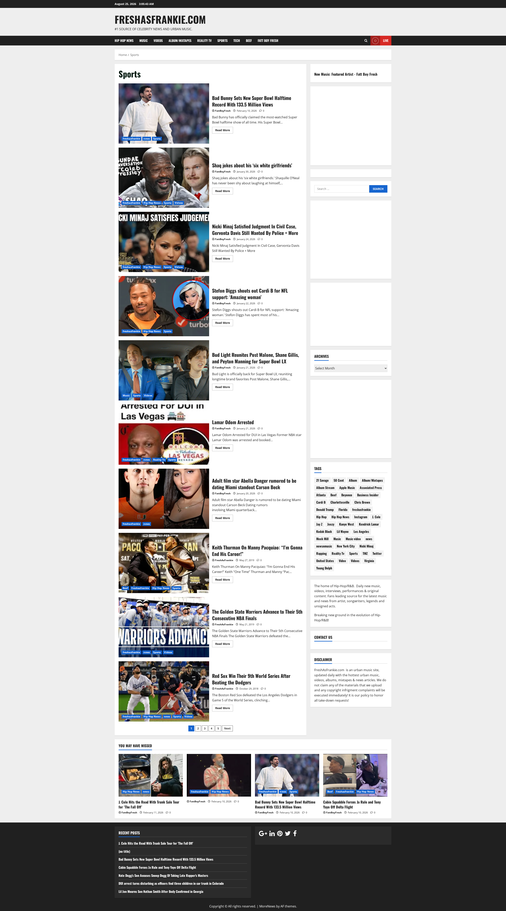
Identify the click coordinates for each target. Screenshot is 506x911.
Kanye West (346, 524)
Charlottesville (339, 502)
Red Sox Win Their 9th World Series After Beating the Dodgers (164, 691)
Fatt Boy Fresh (268, 40)
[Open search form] (365, 40)
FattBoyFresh (223, 110)
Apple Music (347, 487)
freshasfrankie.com (160, 19)
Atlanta (321, 495)
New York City (346, 546)
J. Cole (376, 516)
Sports (222, 40)
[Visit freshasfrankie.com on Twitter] (288, 834)
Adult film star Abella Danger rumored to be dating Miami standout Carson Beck (164, 499)
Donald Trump (325, 509)
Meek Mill (322, 538)
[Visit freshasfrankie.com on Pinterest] (279, 834)
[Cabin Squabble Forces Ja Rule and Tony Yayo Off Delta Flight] (355, 775)
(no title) (124, 851)
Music (143, 40)
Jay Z (319, 524)
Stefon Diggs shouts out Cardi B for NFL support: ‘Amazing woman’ (164, 306)
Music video (353, 538)
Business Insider (368, 495)
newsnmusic (324, 546)
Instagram (360, 516)
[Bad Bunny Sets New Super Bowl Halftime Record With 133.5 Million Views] (287, 775)
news (146, 138)
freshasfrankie (131, 138)
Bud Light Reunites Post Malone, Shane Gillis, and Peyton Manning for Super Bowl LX (164, 370)
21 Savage (322, 480)
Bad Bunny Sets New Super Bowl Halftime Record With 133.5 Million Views (164, 113)
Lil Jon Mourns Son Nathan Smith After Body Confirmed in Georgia (161, 891)
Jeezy (330, 524)
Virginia (369, 560)
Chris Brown (362, 502)
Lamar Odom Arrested (164, 434)
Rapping (321, 553)
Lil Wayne (343, 531)
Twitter (377, 553)
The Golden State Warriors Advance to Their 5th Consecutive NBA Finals (164, 627)
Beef (249, 40)
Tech (236, 40)
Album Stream (325, 487)
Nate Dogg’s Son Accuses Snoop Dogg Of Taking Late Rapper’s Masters (164, 875)
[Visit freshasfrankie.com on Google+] (263, 834)
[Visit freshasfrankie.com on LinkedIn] (272, 834)
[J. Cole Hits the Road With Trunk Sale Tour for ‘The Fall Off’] (151, 775)
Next (227, 728)
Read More (224, 131)
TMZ (365, 553)
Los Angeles (361, 531)
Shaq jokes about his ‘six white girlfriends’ (164, 178)
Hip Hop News (124, 40)
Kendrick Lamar (369, 524)
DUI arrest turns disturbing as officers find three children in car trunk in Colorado (171, 883)
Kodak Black (324, 531)
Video (342, 560)
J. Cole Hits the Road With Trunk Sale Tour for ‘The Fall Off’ (149, 804)
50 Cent (339, 480)
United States (325, 560)
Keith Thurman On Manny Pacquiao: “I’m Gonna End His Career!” (164, 563)
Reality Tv (204, 40)
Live (385, 40)
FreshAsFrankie (224, 560)
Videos (158, 40)
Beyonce (346, 495)
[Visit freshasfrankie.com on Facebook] (295, 834)
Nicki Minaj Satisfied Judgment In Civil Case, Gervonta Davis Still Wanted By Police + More (164, 242)
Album (353, 480)
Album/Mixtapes (180, 40)
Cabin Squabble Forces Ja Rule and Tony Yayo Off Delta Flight (352, 804)
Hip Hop (321, 516)
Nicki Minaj (366, 546)
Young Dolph (324, 568)
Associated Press (371, 487)
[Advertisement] (350, 242)
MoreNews (267, 906)
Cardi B (321, 502)
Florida (343, 509)
